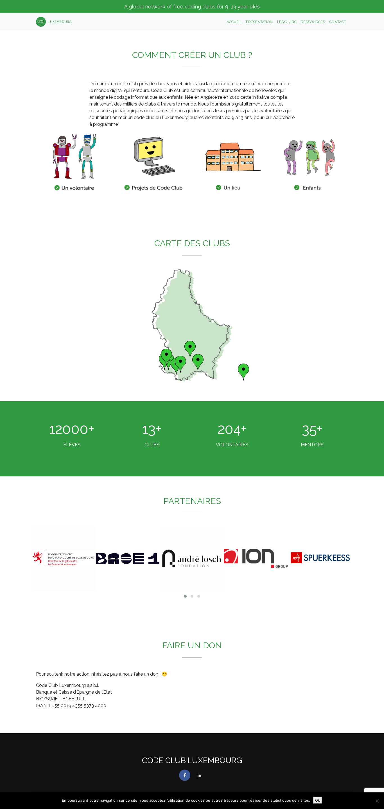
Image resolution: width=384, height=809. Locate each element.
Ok (317, 800)
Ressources (313, 22)
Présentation (259, 22)
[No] (377, 801)
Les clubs (286, 22)
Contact (337, 22)
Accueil (234, 22)
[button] (185, 596)
